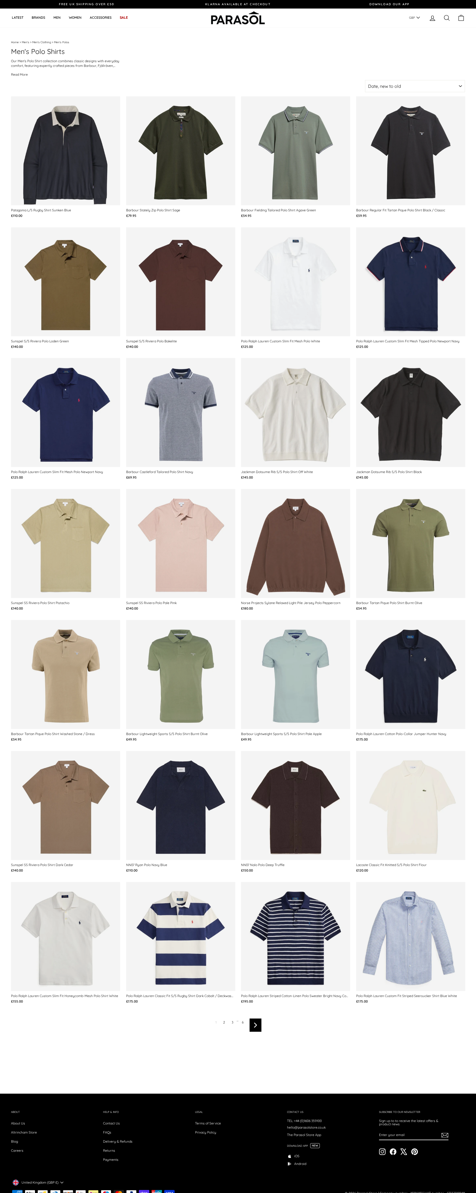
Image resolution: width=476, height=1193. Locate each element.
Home (15, 42)
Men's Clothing (41, 42)
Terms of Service (208, 1123)
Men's (25, 42)
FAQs (107, 1132)
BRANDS (38, 17)
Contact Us (111, 1123)
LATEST (17, 17)
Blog (14, 1141)
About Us (18, 1123)
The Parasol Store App (304, 1135)
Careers (17, 1150)
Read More (19, 75)
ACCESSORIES (101, 17)
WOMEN (75, 17)
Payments (110, 1159)
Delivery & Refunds (117, 1141)
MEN (57, 17)
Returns (109, 1150)
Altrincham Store (24, 1132)
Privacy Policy (205, 1132)
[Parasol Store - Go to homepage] (238, 17)
